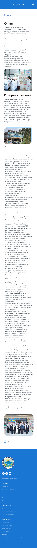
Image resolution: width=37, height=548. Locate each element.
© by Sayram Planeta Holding (9, 478)
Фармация (4, 534)
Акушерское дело (6, 528)
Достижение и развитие (8, 489)
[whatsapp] (10, 473)
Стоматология (5, 522)
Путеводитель (5, 495)
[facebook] (3, 473)
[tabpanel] (18, 228)
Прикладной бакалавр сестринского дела (12, 537)
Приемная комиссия (7, 509)
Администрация (6, 500)
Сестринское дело (7, 525)
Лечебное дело (6, 531)
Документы (5, 498)
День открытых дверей (8, 514)
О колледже (5, 486)
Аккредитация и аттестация (9, 492)
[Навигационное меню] (33, 4)
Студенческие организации (9, 511)
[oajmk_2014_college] (6, 473)
